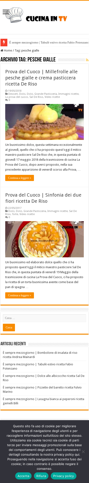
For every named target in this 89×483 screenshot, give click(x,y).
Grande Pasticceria (45, 93)
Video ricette (52, 97)
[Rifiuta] (83, 451)
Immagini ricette (68, 93)
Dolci (22, 93)
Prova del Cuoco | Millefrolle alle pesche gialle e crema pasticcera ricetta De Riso (41, 78)
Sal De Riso (36, 97)
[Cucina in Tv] (44, 16)
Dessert (13, 93)
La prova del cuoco (16, 97)
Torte (15, 214)
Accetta (23, 476)
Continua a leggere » (19, 178)
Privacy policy (63, 476)
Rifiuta (41, 476)
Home (7, 50)
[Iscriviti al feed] (87, 60)
